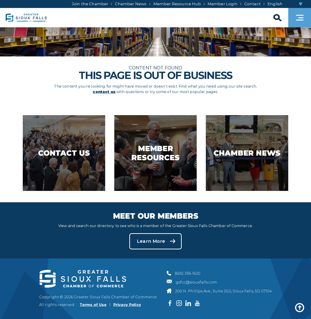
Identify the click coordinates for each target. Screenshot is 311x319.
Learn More (151, 241)
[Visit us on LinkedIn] (188, 303)
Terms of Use (93, 305)
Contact (252, 4)
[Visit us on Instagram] (179, 303)
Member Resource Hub (177, 4)
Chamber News (130, 4)
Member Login (222, 4)
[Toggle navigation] (299, 17)
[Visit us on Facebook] (170, 303)
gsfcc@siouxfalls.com (196, 282)
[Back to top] (299, 307)
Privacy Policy (127, 305)
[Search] (276, 17)
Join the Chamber (90, 4)
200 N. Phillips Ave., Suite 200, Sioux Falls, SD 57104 (223, 291)
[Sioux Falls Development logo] (26, 17)
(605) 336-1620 (187, 273)
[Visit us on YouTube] (197, 303)
